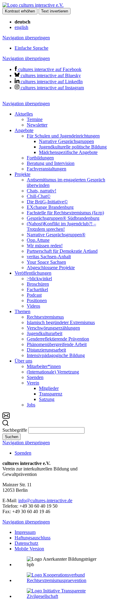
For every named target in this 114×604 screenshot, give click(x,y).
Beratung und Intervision (50, 163)
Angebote (24, 130)
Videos (33, 306)
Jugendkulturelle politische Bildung (73, 146)
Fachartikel (37, 289)
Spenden (35, 377)
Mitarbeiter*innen (44, 366)
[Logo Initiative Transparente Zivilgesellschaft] (63, 596)
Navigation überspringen (26, 37)
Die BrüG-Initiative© (47, 201)
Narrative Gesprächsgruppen (66, 141)
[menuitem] (63, 119)
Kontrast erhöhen (20, 11)
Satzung (46, 399)
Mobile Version (29, 548)
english (21, 27)
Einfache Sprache (31, 48)
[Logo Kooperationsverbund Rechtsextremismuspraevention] (63, 580)
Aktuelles (24, 113)
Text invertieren (54, 11)
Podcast (34, 295)
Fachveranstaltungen (46, 168)
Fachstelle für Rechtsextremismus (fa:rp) (65, 212)
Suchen (11, 436)
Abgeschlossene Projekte (51, 267)
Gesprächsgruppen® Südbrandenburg (63, 218)
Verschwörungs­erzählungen (53, 328)
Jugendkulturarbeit (44, 333)
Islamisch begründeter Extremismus (61, 322)
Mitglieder (49, 388)
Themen (22, 311)
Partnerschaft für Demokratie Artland (62, 251)
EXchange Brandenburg (50, 207)
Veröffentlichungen (33, 273)
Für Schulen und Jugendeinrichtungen (63, 135)
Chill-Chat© (38, 196)
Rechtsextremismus (45, 317)
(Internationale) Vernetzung (53, 371)
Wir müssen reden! (45, 245)
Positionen (37, 300)
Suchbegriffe (14, 430)
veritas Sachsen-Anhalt (49, 256)
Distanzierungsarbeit (46, 349)
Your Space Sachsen (46, 262)
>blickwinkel (39, 278)
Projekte (22, 174)
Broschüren (38, 284)
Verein (33, 382)
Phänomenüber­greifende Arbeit (57, 344)
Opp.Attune (38, 240)
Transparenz (50, 393)
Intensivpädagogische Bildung (56, 355)
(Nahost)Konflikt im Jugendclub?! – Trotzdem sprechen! (61, 226)
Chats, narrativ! (41, 190)
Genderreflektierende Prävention (58, 338)
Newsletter (37, 124)
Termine (35, 119)
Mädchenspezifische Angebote (68, 152)
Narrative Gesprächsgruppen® (56, 234)
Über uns (23, 360)
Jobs (31, 404)
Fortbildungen (40, 157)
